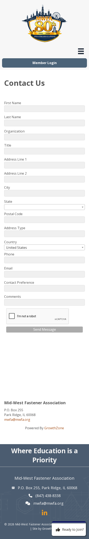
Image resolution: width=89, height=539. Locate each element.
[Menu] (81, 51)
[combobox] (44, 207)
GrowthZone (54, 428)
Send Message (44, 329)
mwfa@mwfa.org (17, 419)
